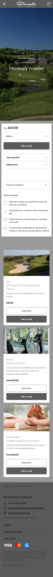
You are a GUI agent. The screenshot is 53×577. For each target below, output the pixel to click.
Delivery (7, 525)
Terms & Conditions (15, 185)
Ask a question (13, 157)
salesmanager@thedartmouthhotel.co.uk (26, 508)
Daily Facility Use (15, 363)
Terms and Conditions (13, 531)
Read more (26, 311)
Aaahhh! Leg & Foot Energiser (23, 440)
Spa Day (9, 359)
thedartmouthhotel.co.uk (19, 513)
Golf (8, 281)
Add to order (26, 146)
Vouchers (8, 486)
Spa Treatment (13, 437)
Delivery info (12, 164)
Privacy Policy (10, 538)
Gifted (35, 552)
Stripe (29, 557)
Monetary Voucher (26, 58)
